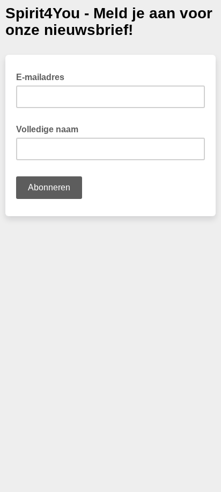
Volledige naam (50, 128)
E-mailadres (43, 76)
